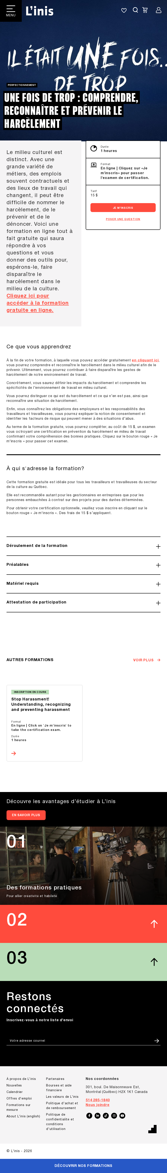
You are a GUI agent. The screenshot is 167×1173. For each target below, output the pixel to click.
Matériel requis (23, 584)
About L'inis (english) (23, 1116)
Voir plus (144, 660)
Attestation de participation (37, 602)
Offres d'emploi (19, 1098)
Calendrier (15, 1092)
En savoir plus (26, 815)
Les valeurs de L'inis (62, 1097)
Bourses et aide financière (59, 1088)
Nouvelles (14, 1085)
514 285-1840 (98, 1100)
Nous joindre (98, 1105)
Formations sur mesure (19, 1107)
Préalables (18, 565)
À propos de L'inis (21, 1079)
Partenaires (55, 1079)
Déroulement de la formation (37, 546)
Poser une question (123, 219)
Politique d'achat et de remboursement (62, 1106)
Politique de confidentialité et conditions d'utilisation (60, 1122)
